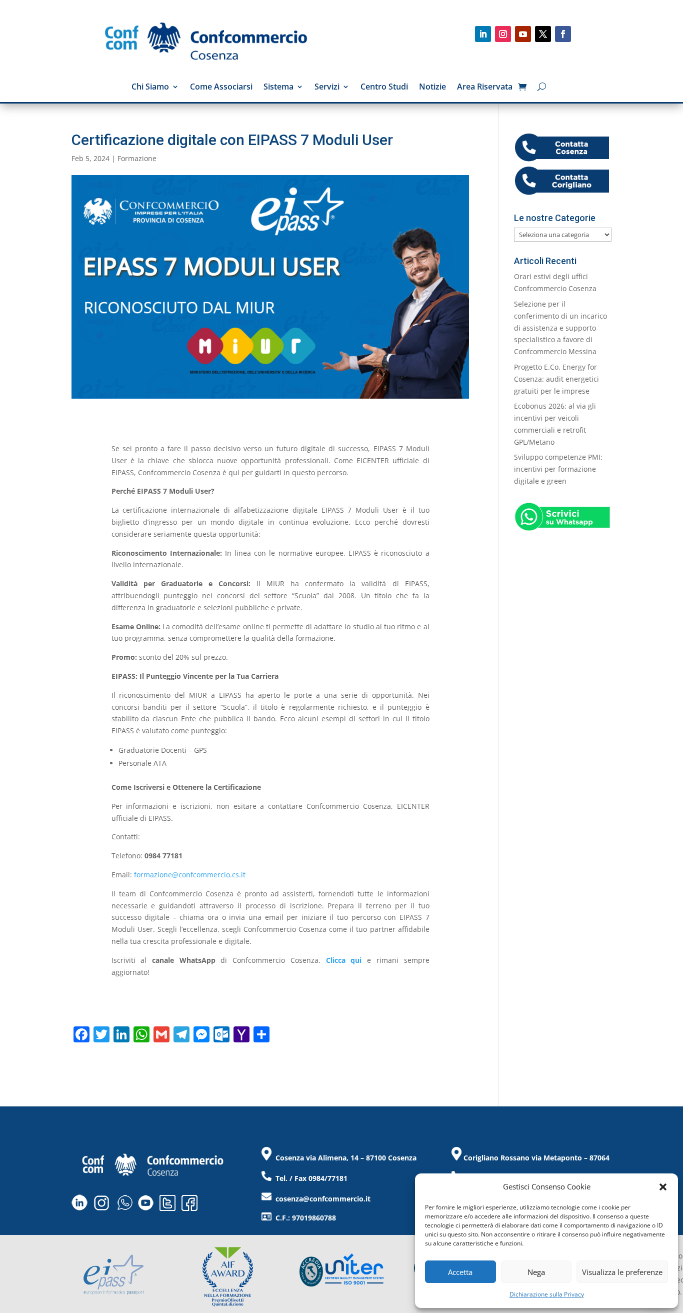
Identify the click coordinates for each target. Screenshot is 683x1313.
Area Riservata (484, 87)
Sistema (279, 87)
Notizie (432, 87)
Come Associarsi (221, 87)
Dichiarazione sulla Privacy (547, 1294)
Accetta (460, 1272)
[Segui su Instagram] (503, 34)
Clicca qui (344, 960)
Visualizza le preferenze (622, 1272)
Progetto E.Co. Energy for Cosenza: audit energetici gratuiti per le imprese (556, 379)
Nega (536, 1272)
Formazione (137, 158)
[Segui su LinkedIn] (483, 34)
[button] (663, 1187)
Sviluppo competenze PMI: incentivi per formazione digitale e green (558, 469)
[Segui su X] (543, 34)
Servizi (327, 87)
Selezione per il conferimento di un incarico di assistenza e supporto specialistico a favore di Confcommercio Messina (560, 327)
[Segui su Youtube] (523, 34)
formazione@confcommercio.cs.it (190, 874)
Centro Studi (384, 87)
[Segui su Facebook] (563, 34)
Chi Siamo (150, 87)
